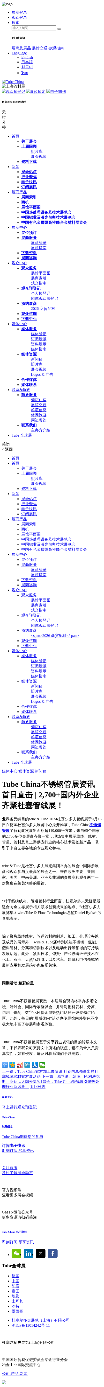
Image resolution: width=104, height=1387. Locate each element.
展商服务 (29, 238)
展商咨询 (29, 258)
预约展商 (29, 303)
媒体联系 (29, 385)
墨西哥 (17, 1311)
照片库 (37, 151)
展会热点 (29, 172)
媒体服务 (29, 329)
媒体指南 (38, 349)
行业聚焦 (29, 177)
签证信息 (38, 410)
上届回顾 (29, 146)
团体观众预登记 (44, 298)
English (27, 57)
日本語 (27, 62)
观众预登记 (15, 92)
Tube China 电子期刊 (14, 1231)
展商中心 (19, 227)
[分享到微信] (42, 1065)
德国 (15, 1276)
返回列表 (37, 1087)
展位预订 (29, 232)
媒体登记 (38, 334)
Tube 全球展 (22, 435)
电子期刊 (58, 92)
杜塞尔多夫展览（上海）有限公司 (41, 1320)
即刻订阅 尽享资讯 (18, 1242)
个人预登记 (40, 293)
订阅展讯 (29, 187)
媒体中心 (19, 324)
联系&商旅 (21, 390)
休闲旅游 (38, 415)
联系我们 (29, 425)
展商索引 (29, 197)
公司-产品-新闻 (15, 1374)
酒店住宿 (38, 400)
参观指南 (56, 48)
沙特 (15, 1306)
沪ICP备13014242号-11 (31, 1325)
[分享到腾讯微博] (27, 1065)
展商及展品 (22, 48)
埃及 (15, 1296)
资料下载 (29, 162)
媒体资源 (29, 354)
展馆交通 (40, 48)
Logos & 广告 (42, 374)
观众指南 (38, 283)
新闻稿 (37, 359)
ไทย (24, 73)
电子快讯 (29, 182)
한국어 (27, 67)
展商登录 (38, 243)
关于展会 (29, 141)
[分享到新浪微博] (20, 1065)
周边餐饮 (38, 420)
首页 (15, 136)
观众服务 (29, 268)
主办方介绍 (40, 430)
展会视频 (38, 156)
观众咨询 (29, 314)
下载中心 (29, 319)
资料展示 (38, 344)
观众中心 (19, 263)
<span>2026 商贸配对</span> (55, 636)
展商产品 (19, 192)
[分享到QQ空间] (12, 1065)
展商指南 (38, 248)
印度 (15, 1286)
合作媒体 (29, 379)
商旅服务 (29, 395)
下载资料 (29, 253)
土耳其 (17, 1301)
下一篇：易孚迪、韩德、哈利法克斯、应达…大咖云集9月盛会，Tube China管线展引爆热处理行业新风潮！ (51, 1081)
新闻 (15, 167)
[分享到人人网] (35, 1065)
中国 (15, 1281)
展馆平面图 (31, 207)
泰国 (15, 1291)
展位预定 (37, 92)
